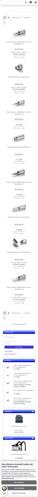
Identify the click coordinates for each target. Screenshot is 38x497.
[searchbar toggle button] (25, 2)
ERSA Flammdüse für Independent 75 (19, 77)
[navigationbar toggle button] (35, 2)
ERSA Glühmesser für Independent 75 (19, 217)
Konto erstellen (8, 351)
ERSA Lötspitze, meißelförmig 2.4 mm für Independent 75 (19, 183)
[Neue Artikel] (33, 438)
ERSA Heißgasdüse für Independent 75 (19, 147)
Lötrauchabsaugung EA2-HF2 (19, 454)
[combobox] (16, 18)
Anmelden (19, 347)
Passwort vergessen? (10, 354)
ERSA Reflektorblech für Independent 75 (19, 252)
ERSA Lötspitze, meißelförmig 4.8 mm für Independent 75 (19, 288)
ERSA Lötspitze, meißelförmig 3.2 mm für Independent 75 (19, 43)
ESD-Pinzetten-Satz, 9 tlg (19, 426)
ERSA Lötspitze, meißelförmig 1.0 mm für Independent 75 (19, 113)
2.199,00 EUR (19, 458)
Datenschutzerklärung (7, 478)
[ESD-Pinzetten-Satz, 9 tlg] (19, 419)
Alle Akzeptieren (19, 482)
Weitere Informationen (19, 493)
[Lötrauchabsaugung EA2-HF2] (19, 446)
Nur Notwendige (19, 488)
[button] (5, 18)
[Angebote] (33, 411)
